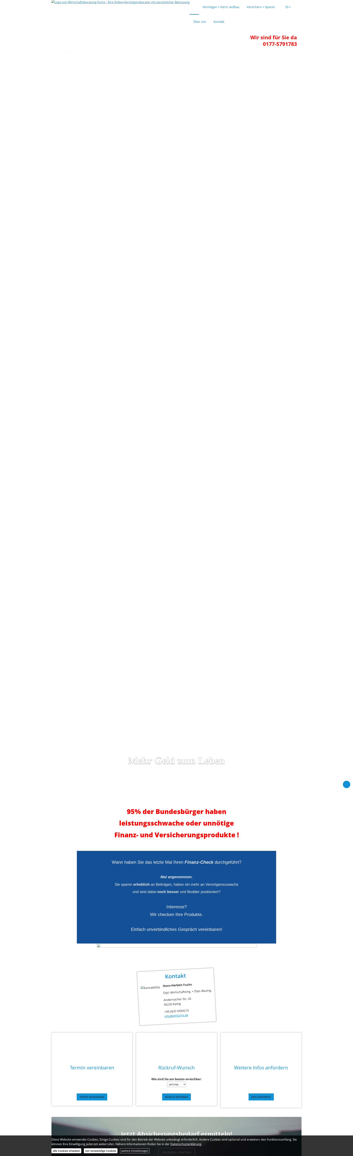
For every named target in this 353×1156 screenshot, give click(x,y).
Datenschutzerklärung (185, 1144)
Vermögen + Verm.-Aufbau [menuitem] (221, 7)
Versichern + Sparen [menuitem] (261, 7)
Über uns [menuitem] (199, 22)
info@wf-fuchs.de (176, 1015)
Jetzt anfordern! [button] (261, 1097)
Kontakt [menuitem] (218, 22)
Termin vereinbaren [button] (92, 1097)
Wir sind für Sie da (273, 37)
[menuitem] (194, 7)
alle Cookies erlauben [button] (66, 1151)
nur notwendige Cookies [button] (100, 1151)
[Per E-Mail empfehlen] (346, 784)
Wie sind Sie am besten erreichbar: (176, 1079)
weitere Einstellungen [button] (134, 1151)
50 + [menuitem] (288, 7)
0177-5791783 (280, 43)
